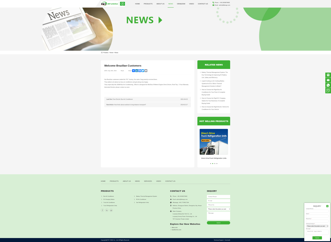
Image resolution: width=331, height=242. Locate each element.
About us (160, 4)
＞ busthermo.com (175, 229)
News (170, 4)
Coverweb (227, 240)
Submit (218, 222)
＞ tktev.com (173, 227)
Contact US (203, 4)
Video (191, 4)
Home (137, 4)
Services (148, 181)
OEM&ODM (181, 4)
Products (148, 4)
